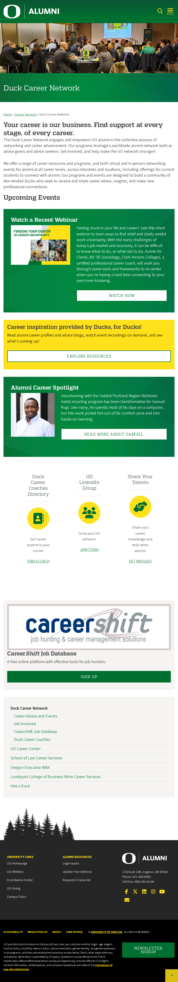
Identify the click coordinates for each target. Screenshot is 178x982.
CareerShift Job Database (35, 732)
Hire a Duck (20, 786)
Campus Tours (16, 897)
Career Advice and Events (35, 716)
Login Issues (71, 863)
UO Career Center (25, 749)
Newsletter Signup (148, 950)
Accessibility (13, 932)
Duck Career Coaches (32, 739)
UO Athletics (15, 872)
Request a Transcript (77, 880)
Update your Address (77, 872)
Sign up (89, 676)
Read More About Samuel (113, 434)
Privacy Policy (37, 932)
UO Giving (13, 888)
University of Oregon (106, 932)
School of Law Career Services (36, 758)
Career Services (26, 114)
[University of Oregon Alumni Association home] (31, 12)
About (57, 932)
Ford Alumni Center (20, 880)
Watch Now (122, 295)
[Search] (160, 11)
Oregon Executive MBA (30, 767)
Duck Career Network (29, 708)
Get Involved (25, 724)
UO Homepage (17, 863)
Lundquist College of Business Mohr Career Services (55, 777)
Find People (74, 932)
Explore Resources (89, 356)
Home (7, 114)
